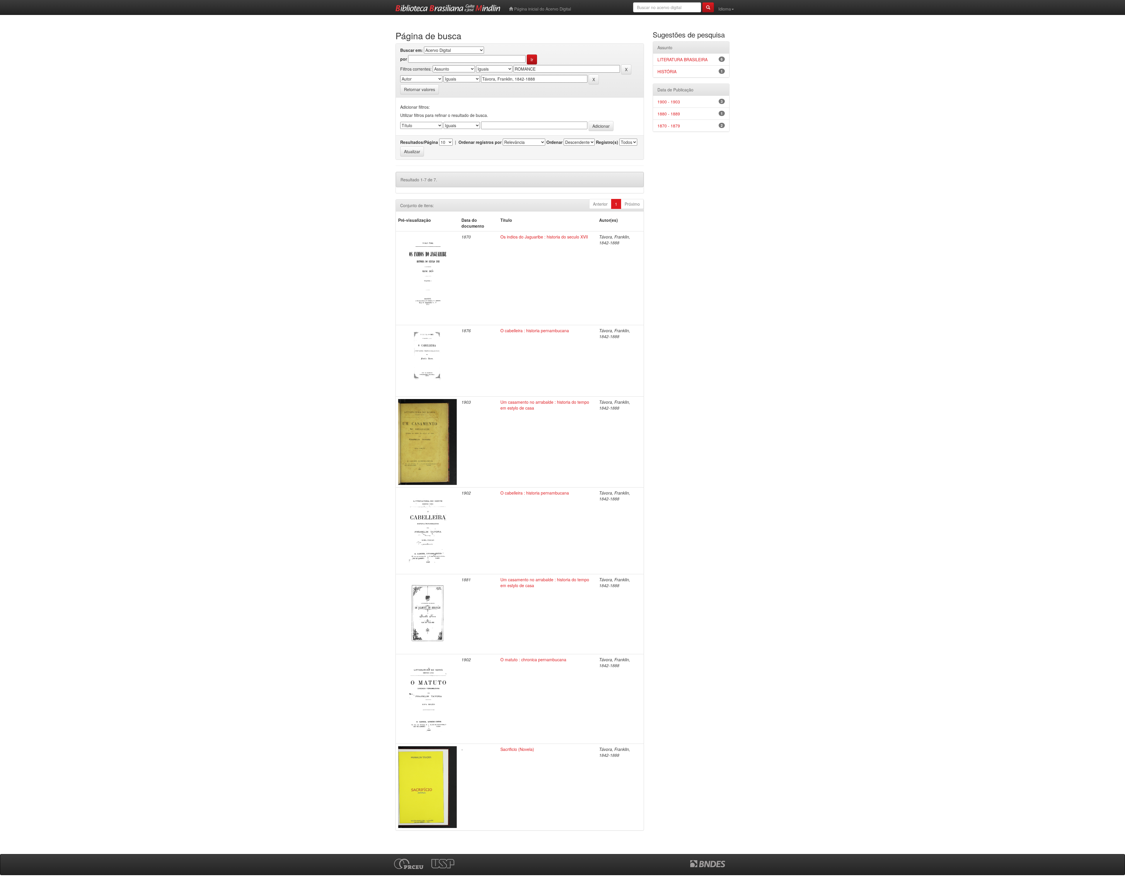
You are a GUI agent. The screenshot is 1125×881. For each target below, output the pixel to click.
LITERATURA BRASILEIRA (682, 59)
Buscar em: (411, 50)
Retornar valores (419, 89)
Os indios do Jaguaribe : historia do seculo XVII (544, 237)
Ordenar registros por (480, 142)
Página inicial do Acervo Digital (542, 9)
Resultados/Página (419, 142)
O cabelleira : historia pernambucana (534, 330)
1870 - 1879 (668, 126)
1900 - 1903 (668, 102)
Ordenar (554, 142)
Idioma (724, 9)
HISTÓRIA (666, 71)
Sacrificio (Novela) (517, 749)
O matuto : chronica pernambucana (533, 659)
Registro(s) (607, 142)
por (403, 59)
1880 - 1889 (668, 114)
